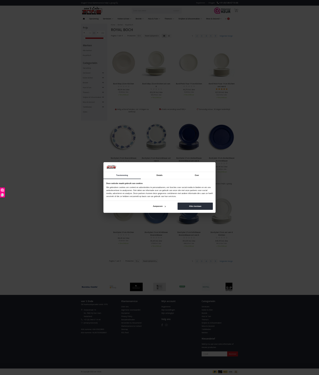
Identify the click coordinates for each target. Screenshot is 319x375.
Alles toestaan (195, 206)
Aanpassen (158, 206)
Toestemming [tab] (122, 175)
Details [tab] (160, 175)
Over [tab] (197, 175)
